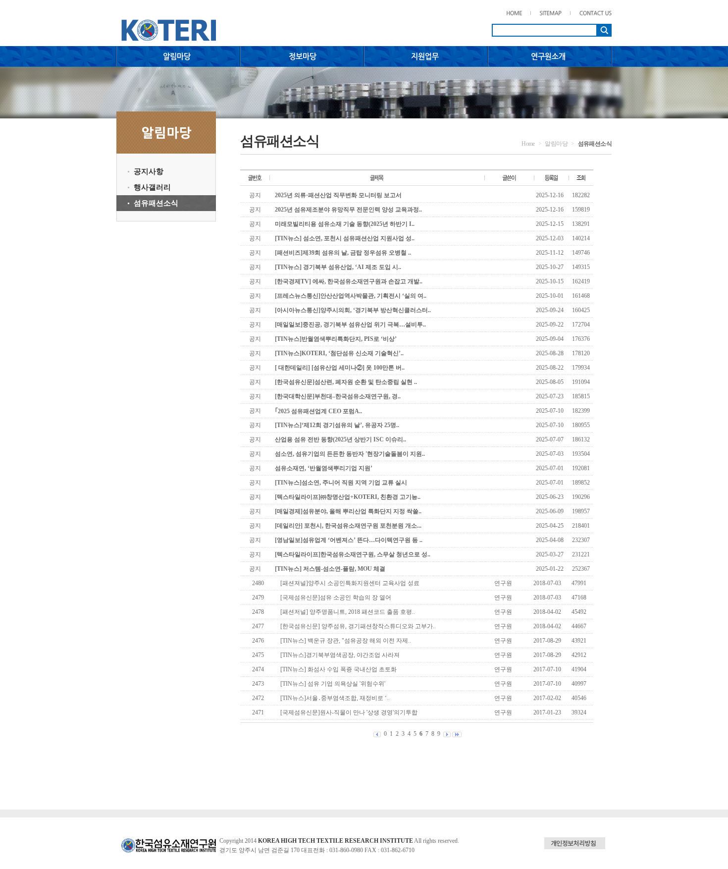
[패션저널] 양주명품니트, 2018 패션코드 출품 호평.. (347, 611)
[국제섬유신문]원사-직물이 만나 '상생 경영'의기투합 (348, 712)
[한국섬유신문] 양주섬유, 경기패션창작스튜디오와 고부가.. (358, 626)
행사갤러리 (152, 187)
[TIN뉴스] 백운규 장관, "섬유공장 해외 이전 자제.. (345, 640)
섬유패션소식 (156, 203)
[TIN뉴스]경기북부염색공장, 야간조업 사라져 (340, 655)
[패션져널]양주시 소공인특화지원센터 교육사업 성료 (349, 583)
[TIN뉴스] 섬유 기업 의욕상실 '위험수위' (332, 683)
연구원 (503, 583)
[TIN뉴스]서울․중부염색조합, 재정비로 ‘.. (335, 698)
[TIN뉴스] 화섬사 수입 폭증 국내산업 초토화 (338, 669)
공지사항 (148, 171)
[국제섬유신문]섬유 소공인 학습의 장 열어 (335, 597)
